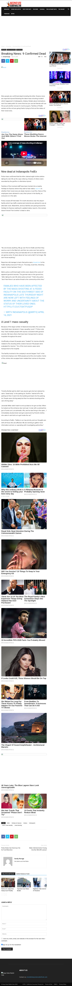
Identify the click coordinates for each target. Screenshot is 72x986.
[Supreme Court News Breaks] (24, 882)
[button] (68, 9)
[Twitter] (7, 61)
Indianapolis (32, 823)
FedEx (8, 823)
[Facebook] (3, 61)
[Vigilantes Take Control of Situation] (40, 882)
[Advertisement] (36, 30)
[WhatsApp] (16, 61)
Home (2, 46)
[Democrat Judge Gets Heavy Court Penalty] (8, 882)
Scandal (42, 9)
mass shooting (18, 825)
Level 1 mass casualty (7, 825)
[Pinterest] (12, 61)
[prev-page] (2, 894)
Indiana (25, 823)
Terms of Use (48, 984)
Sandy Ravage (6, 56)
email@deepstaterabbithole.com (37, 977)
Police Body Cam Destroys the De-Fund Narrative (10, 849)
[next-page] (5, 894)
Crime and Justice (16, 9)
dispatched (36, 262)
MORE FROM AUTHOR (22, 874)
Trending (6, 13)
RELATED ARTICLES (8, 874)
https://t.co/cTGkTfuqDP (18, 306)
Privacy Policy (62, 984)
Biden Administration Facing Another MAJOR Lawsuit (38, 849)
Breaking (6, 9)
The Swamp (61, 9)
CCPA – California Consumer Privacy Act (33, 984)
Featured (35, 9)
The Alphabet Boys (51, 9)
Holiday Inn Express (16, 823)
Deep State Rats (27, 9)
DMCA (55, 984)
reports (37, 188)
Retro (12, 13)
